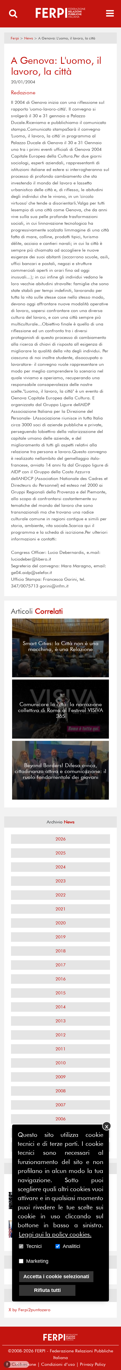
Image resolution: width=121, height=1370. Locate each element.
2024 (60, 867)
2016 (60, 979)
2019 (60, 937)
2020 (60, 923)
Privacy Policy (93, 1364)
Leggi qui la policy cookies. (55, 1234)
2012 (60, 1035)
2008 (60, 1090)
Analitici (71, 1246)
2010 (60, 1062)
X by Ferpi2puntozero (29, 1309)
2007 (60, 1104)
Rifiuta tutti (47, 1290)
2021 (60, 909)
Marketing (37, 1261)
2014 (60, 1007)
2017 (60, 965)
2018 (60, 951)
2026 (60, 839)
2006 (60, 1118)
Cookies (17, 1364)
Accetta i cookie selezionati (56, 1276)
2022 (60, 895)
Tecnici (34, 1246)
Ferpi (15, 38)
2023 (60, 881)
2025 (60, 853)
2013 (60, 1021)
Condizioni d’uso (58, 1364)
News (28, 38)
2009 (60, 1076)
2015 (60, 993)
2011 (60, 1048)
